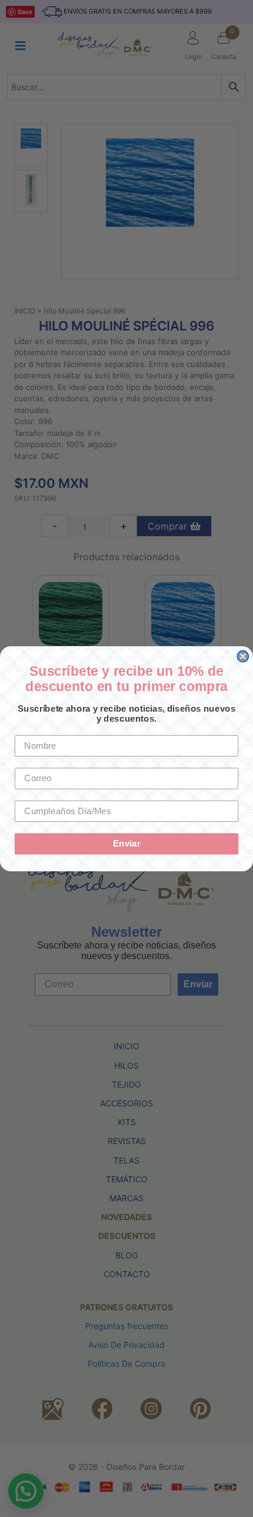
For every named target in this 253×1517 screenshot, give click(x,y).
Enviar (127, 843)
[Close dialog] (242, 656)
